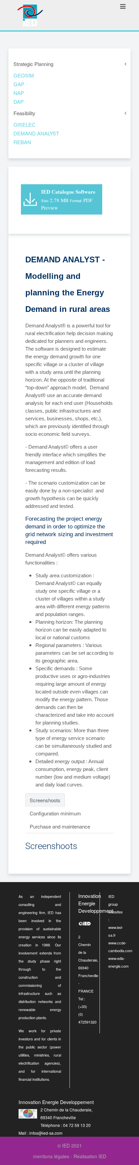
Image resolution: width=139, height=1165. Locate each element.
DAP (18, 101)
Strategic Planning (33, 63)
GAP (18, 84)
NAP (18, 92)
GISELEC (24, 124)
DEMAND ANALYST (36, 133)
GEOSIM (23, 75)
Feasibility (24, 113)
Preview (49, 207)
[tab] (45, 800)
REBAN (22, 141)
